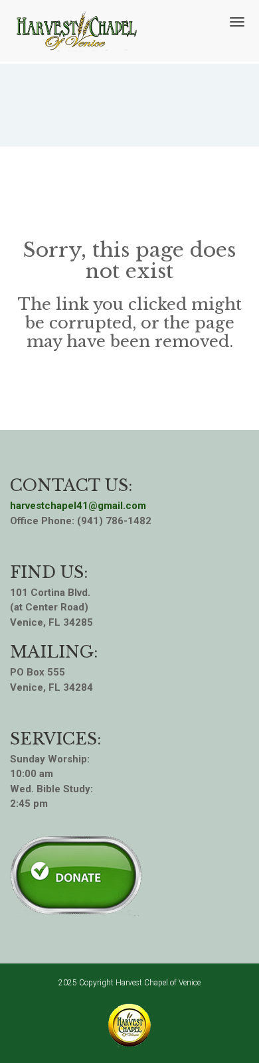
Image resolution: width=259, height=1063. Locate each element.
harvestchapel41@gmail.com (78, 506)
